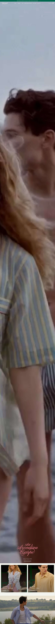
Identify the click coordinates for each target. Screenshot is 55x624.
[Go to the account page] (51, 3)
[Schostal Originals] (5, 3)
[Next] (40, 1)
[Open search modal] (49, 3)
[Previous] (15, 1)
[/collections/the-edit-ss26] (27, 282)
